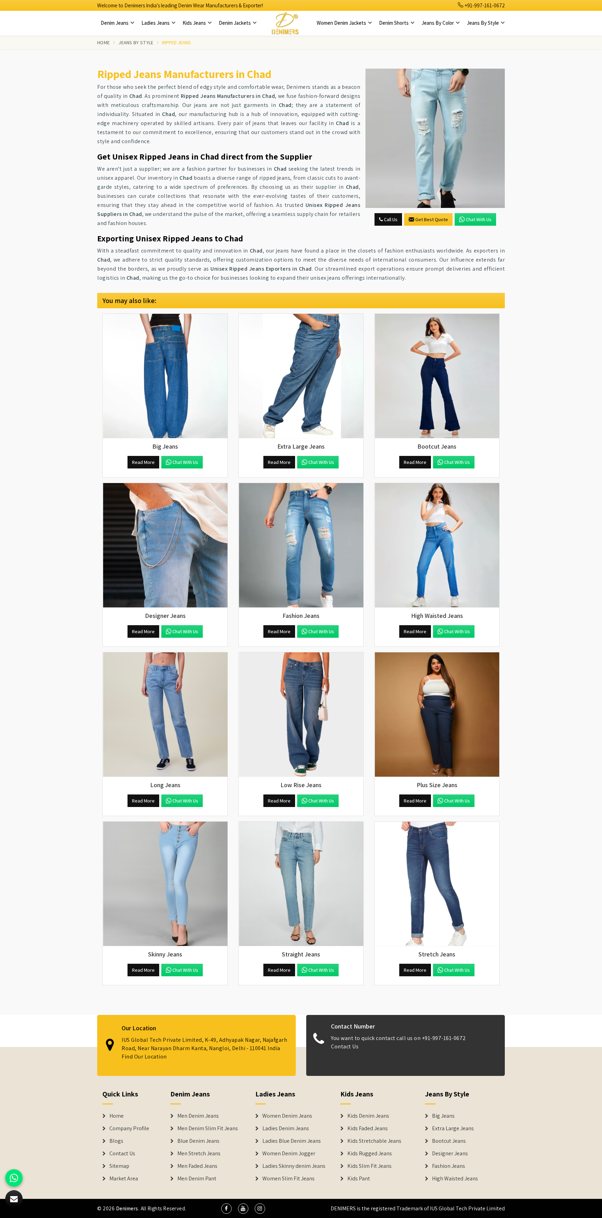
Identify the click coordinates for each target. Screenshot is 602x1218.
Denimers (127, 1208)
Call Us (390, 219)
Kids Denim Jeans (368, 1116)
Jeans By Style (483, 23)
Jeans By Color (438, 23)
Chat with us (479, 219)
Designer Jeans (450, 1153)
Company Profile (129, 1128)
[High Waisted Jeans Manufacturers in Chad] (437, 545)
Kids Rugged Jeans (369, 1153)
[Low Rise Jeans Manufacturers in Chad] (301, 714)
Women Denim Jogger (288, 1153)
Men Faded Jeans (197, 1166)
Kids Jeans (195, 23)
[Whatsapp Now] (14, 1178)
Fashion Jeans (448, 1166)
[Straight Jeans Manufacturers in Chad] (301, 884)
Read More (143, 462)
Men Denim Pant (196, 1178)
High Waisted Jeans (455, 1178)
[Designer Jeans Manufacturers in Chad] (165, 545)
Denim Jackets (235, 23)
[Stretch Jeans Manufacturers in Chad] (437, 884)
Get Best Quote (431, 219)
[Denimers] (285, 23)
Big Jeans (443, 1116)
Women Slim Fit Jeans (288, 1178)
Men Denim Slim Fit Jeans (207, 1128)
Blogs (116, 1141)
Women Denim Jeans (287, 1116)
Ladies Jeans (156, 23)
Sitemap (119, 1166)
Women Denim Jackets (342, 23)
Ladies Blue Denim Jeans (291, 1141)
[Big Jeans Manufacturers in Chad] (165, 376)
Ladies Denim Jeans (285, 1128)
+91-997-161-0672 (484, 5)
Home (103, 42)
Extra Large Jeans (453, 1128)
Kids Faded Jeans (367, 1128)
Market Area (123, 1178)
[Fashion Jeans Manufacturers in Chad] (301, 545)
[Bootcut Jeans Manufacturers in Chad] (437, 376)
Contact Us (344, 1046)
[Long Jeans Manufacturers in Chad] (165, 714)
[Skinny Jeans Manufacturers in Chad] (165, 884)
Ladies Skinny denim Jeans (293, 1166)
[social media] (226, 1208)
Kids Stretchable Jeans (374, 1141)
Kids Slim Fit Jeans (369, 1166)
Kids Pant (358, 1178)
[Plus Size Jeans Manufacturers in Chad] (437, 714)
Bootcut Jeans (449, 1141)
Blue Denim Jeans (198, 1141)
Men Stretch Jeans (199, 1153)
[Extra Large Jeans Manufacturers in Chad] (301, 376)
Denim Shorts (394, 23)
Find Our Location (144, 1056)
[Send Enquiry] (435, 138)
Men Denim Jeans (198, 1116)
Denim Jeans (115, 23)
